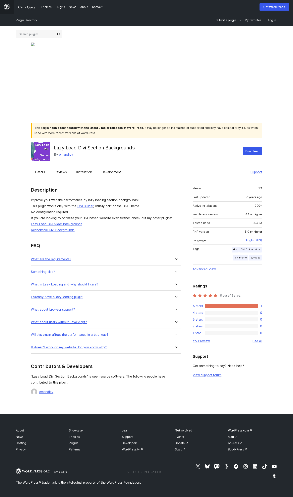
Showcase (76, 430)
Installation (84, 172)
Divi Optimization (251, 249)
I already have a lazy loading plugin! (57, 297)
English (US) (254, 240)
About (20, 430)
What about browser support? (53, 309)
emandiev (66, 154)
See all (257, 341)
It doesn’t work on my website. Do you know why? (69, 347)
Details (40, 172)
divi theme (240, 257)
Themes (74, 436)
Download (252, 151)
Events (179, 436)
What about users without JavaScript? (59, 322)
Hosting (21, 443)
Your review (201, 341)
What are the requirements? (51, 259)
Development (111, 172)
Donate (181, 443)
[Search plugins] (58, 34)
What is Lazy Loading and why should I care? (64, 284)
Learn (125, 430)
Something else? (43, 272)
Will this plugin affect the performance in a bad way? (69, 335)
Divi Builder (85, 206)
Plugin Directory (26, 20)
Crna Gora (60, 471)
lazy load (255, 257)
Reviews (60, 172)
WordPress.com (240, 430)
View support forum (207, 375)
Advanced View (204, 269)
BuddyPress (237, 449)
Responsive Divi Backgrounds (53, 230)
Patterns (74, 449)
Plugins (73, 443)
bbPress (235, 443)
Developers (130, 443)
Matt (232, 436)
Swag (180, 449)
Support (256, 172)
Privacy (21, 449)
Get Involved (183, 430)
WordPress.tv (132, 449)
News (19, 436)
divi (235, 249)
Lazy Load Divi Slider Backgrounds (56, 224)
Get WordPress (274, 7)
